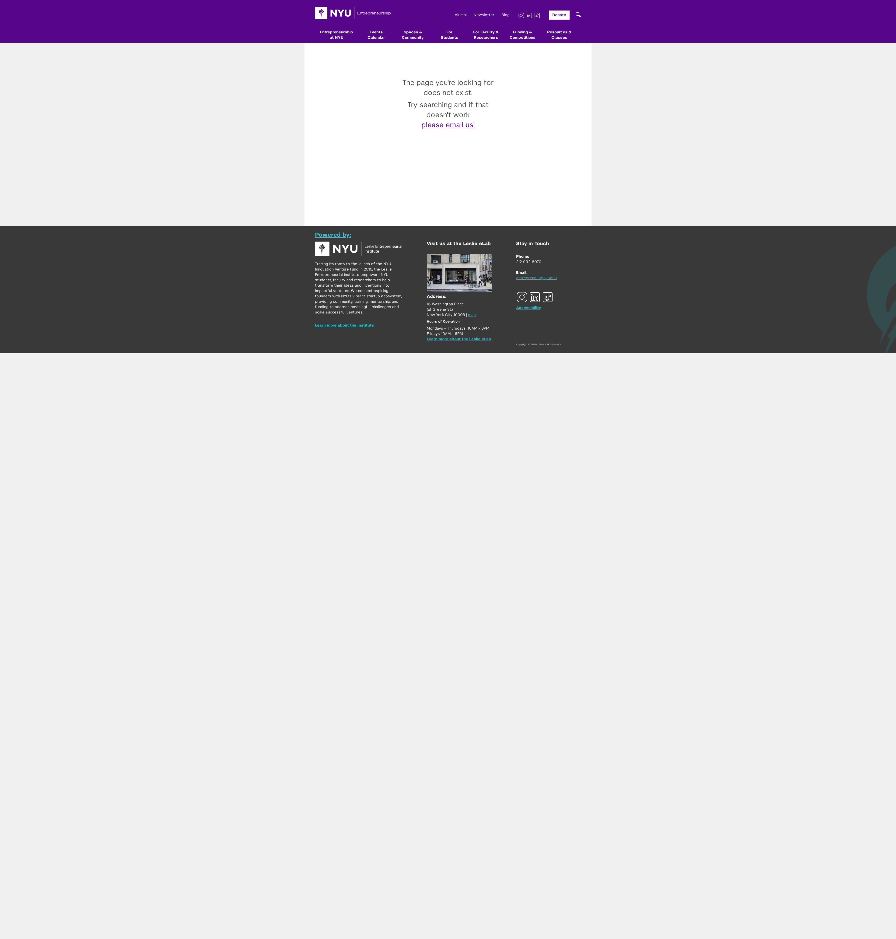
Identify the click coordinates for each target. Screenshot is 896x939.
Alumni (461, 15)
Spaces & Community (413, 34)
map (472, 315)
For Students (449, 34)
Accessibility (528, 308)
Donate (559, 15)
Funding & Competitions (523, 34)
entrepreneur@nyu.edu (536, 278)
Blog (505, 15)
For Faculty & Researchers (486, 34)
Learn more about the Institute (344, 325)
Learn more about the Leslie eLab (459, 339)
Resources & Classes (559, 34)
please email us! (448, 125)
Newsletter (484, 15)
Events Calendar (376, 34)
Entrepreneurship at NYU (336, 34)
